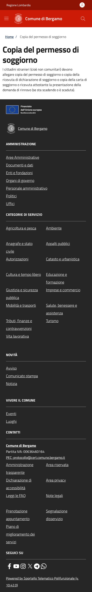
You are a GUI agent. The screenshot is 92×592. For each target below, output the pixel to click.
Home (9, 36)
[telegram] (36, 565)
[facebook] (9, 565)
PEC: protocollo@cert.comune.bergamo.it (35, 457)
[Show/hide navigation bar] (6, 18)
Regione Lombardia (18, 5)
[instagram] (23, 565)
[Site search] (83, 18)
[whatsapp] (43, 565)
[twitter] (30, 565)
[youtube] (16, 565)
